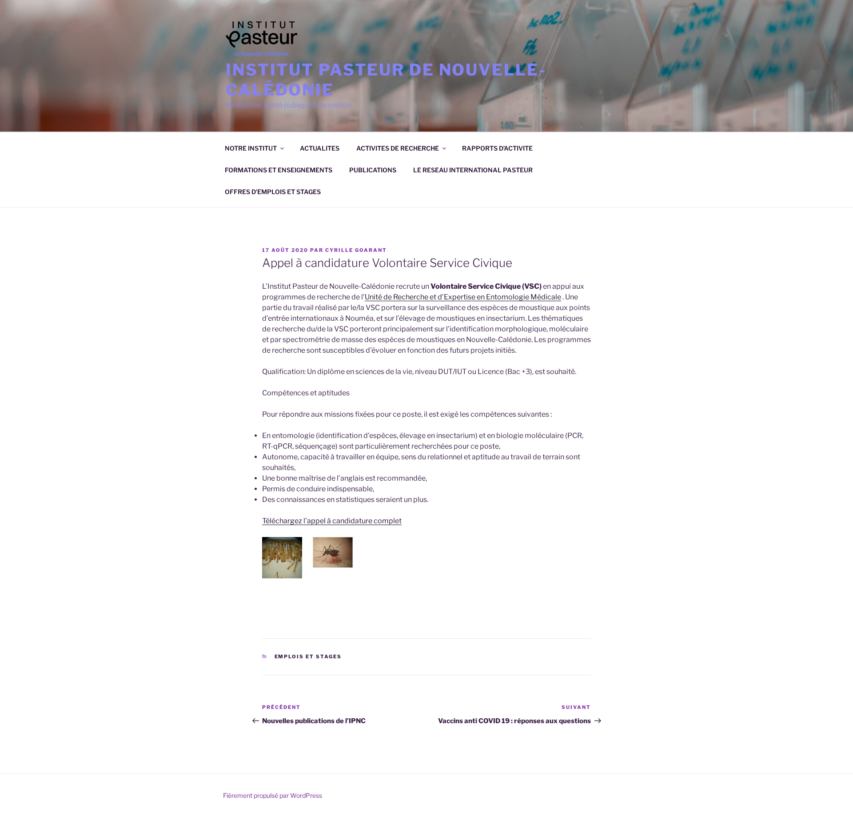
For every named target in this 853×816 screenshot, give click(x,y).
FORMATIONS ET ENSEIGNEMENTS (278, 170)
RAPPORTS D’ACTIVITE (497, 148)
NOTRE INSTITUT (251, 148)
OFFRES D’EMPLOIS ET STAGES (273, 191)
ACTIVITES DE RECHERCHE (397, 148)
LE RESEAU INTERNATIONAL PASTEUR (473, 170)
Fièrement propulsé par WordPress (272, 795)
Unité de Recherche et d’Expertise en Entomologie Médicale (463, 297)
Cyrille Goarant (356, 250)
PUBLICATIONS (372, 170)
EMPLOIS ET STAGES (308, 656)
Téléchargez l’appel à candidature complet (332, 521)
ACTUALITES (319, 148)
